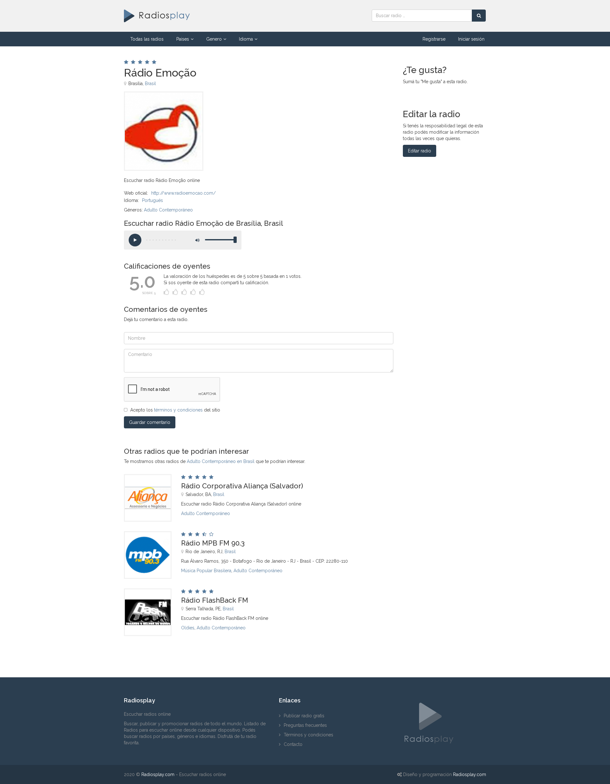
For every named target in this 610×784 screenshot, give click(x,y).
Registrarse (434, 39)
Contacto (293, 744)
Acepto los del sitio (175, 409)
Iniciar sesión (471, 39)
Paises (182, 39)
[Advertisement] (295, 105)
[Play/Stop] (135, 240)
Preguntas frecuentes (305, 725)
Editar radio (419, 150)
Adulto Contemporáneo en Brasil (220, 461)
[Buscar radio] (479, 16)
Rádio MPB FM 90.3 (213, 543)
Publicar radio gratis (304, 715)
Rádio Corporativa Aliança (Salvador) (242, 486)
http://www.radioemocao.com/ (183, 193)
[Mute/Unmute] (197, 240)
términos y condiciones (178, 409)
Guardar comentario (149, 422)
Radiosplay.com (157, 774)
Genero (214, 39)
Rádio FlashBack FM (214, 600)
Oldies (187, 627)
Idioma (246, 39)
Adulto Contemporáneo (168, 209)
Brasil (150, 83)
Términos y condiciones (308, 734)
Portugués (152, 200)
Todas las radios (147, 39)
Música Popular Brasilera (206, 570)
